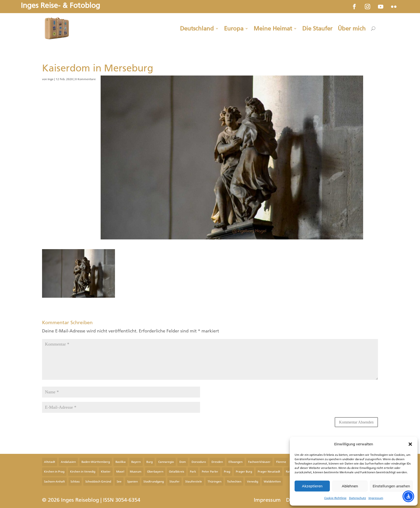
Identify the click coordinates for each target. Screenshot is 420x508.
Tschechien (234, 481)
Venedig (252, 481)
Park (193, 471)
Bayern (136, 462)
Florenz (281, 462)
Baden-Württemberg (95, 462)
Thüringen (214, 481)
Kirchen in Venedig (82, 471)
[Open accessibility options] (408, 496)
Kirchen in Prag (54, 471)
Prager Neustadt (269, 471)
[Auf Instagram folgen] (367, 6)
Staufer (174, 481)
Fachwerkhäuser (259, 462)
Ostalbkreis (176, 471)
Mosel (120, 471)
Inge (50, 79)
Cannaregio (166, 462)
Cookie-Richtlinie (335, 498)
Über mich (352, 28)
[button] (410, 444)
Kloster (106, 471)
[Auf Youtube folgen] (380, 6)
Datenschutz (357, 498)
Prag (227, 471)
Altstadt (49, 462)
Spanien (132, 481)
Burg (149, 462)
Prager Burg (244, 471)
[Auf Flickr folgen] (393, 6)
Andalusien (68, 462)
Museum (135, 471)
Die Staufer (317, 28)
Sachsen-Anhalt (54, 481)
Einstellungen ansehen (391, 486)
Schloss (75, 481)
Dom (182, 462)
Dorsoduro (199, 462)
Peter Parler (210, 471)
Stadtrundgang (153, 481)
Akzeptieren (312, 486)
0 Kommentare (85, 79)
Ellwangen (235, 462)
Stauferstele (193, 481)
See (119, 481)
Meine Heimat (273, 28)
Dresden (217, 462)
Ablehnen (350, 486)
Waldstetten (272, 481)
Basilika (120, 462)
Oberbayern (155, 471)
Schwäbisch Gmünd (98, 481)
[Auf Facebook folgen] (354, 6)
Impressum (375, 498)
